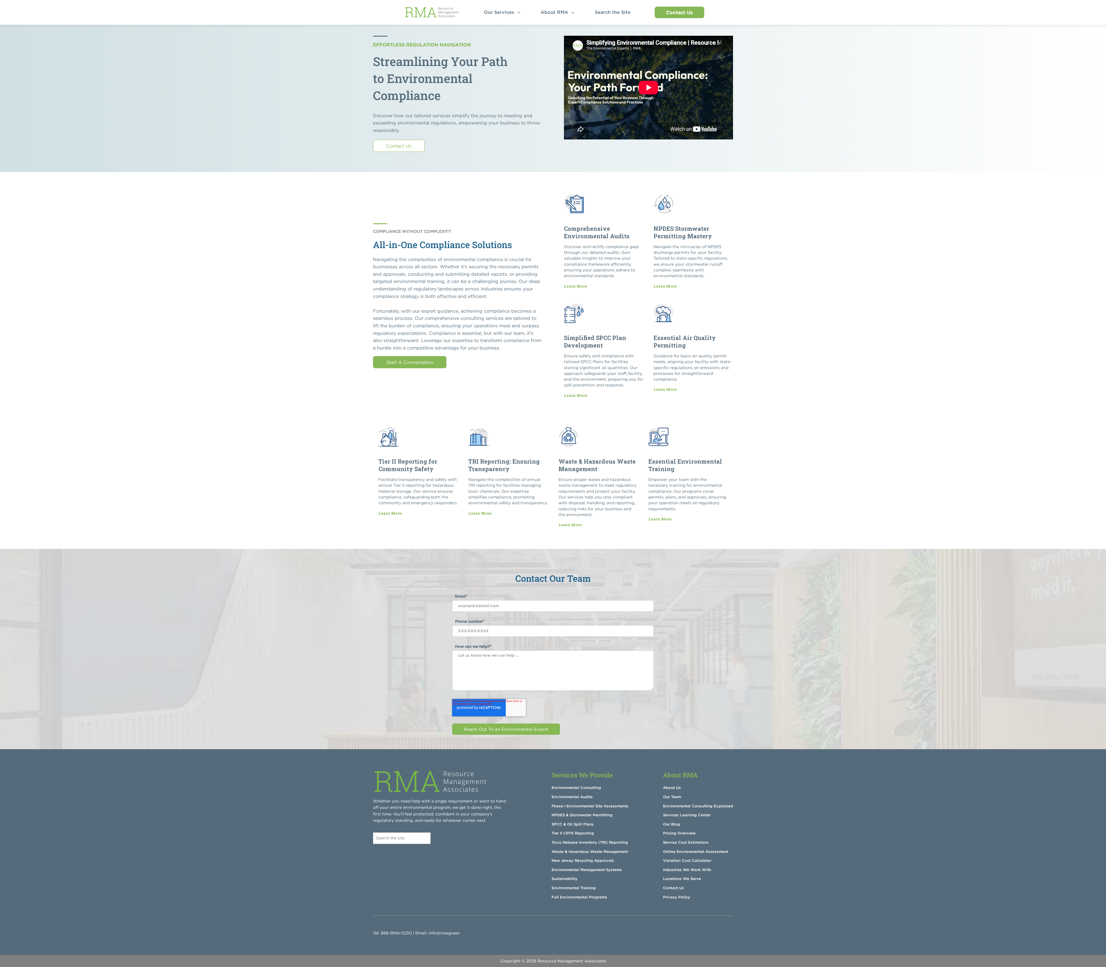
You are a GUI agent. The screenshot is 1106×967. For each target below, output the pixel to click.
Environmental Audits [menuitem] (572, 796)
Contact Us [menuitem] (673, 887)
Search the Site (614, 12)
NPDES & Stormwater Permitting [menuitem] (582, 815)
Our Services (500, 12)
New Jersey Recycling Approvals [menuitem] (583, 860)
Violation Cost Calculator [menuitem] (687, 860)
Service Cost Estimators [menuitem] (686, 842)
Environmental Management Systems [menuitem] (587, 869)
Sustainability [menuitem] (564, 878)
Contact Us (679, 12)
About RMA (555, 12)
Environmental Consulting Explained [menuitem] (698, 806)
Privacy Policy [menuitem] (676, 897)
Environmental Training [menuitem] (574, 887)
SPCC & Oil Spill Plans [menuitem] (573, 824)
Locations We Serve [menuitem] (682, 878)
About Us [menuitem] (672, 787)
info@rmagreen (444, 933)
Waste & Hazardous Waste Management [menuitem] (590, 851)
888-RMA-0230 (396, 933)
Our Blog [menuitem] (671, 824)
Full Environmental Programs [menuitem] (579, 897)
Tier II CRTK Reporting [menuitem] (573, 833)
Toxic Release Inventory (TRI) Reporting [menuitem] (590, 842)
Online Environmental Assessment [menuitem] (695, 851)
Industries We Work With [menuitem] (687, 869)
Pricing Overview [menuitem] (679, 833)
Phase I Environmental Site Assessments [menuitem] (590, 806)
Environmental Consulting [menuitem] (576, 787)
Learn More (575, 286)
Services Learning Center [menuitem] (687, 815)
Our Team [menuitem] (672, 796)
